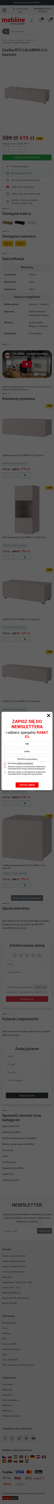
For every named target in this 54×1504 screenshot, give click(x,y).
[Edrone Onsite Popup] (27, 752)
